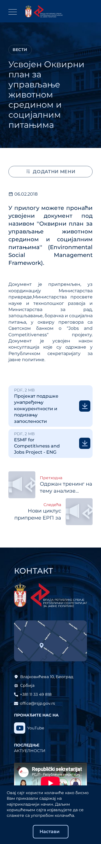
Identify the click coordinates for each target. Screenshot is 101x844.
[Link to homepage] (44, 11)
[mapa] (50, 640)
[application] (50, 783)
